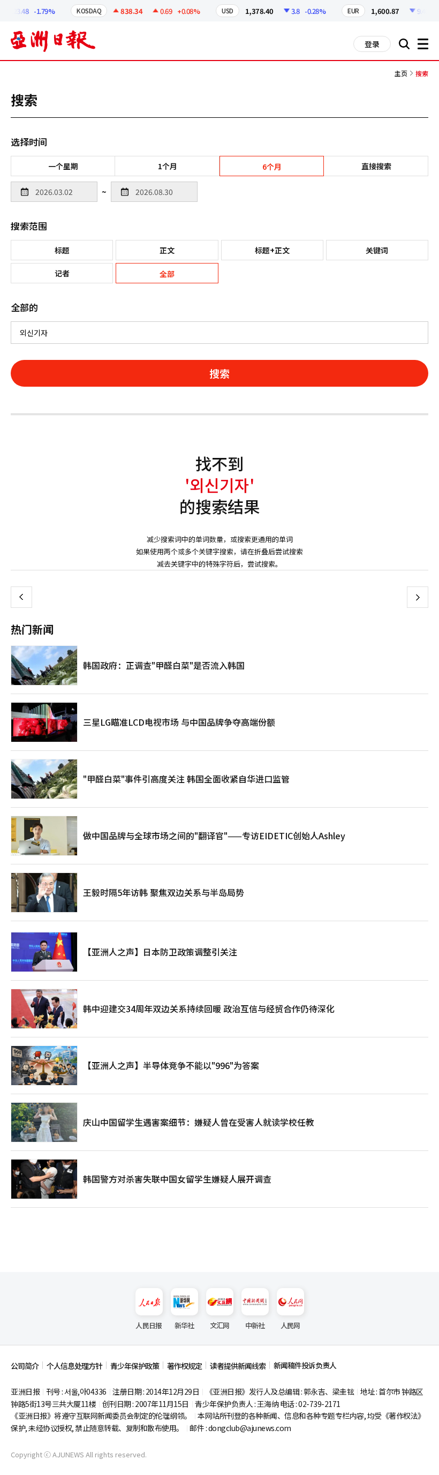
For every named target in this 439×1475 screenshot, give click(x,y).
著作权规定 (184, 1365)
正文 (167, 250)
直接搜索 (376, 166)
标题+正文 (272, 250)
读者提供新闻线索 (238, 1365)
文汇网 (220, 1325)
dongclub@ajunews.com (249, 1428)
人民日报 (148, 1325)
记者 (62, 273)
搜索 (219, 373)
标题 (62, 250)
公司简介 (25, 1365)
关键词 (377, 250)
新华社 (184, 1325)
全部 (167, 273)
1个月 (167, 166)
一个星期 (63, 166)
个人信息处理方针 (74, 1365)
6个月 (272, 166)
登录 (372, 44)
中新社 (255, 1325)
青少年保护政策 (134, 1365)
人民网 (290, 1325)
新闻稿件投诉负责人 (305, 1365)
